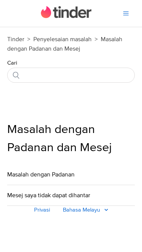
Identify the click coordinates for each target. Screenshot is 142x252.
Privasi (42, 210)
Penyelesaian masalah (62, 39)
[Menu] (126, 13)
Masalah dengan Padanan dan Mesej (59, 139)
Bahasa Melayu (82, 210)
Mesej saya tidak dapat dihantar (48, 195)
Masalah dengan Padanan (41, 175)
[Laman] (66, 16)
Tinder (15, 39)
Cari (12, 63)
